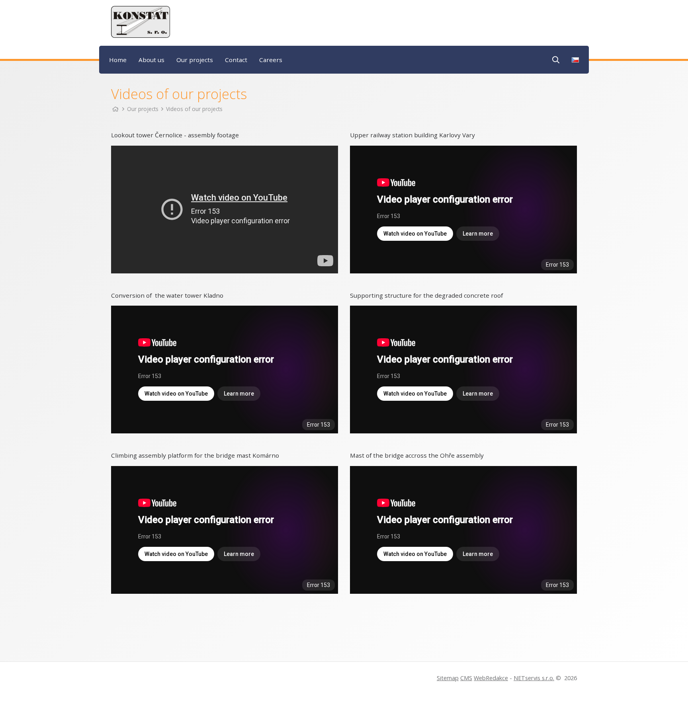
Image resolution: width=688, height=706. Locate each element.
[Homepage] (115, 109)
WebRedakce (491, 678)
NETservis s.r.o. (534, 678)
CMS (466, 678)
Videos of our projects (194, 109)
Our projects (142, 109)
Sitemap (448, 678)
